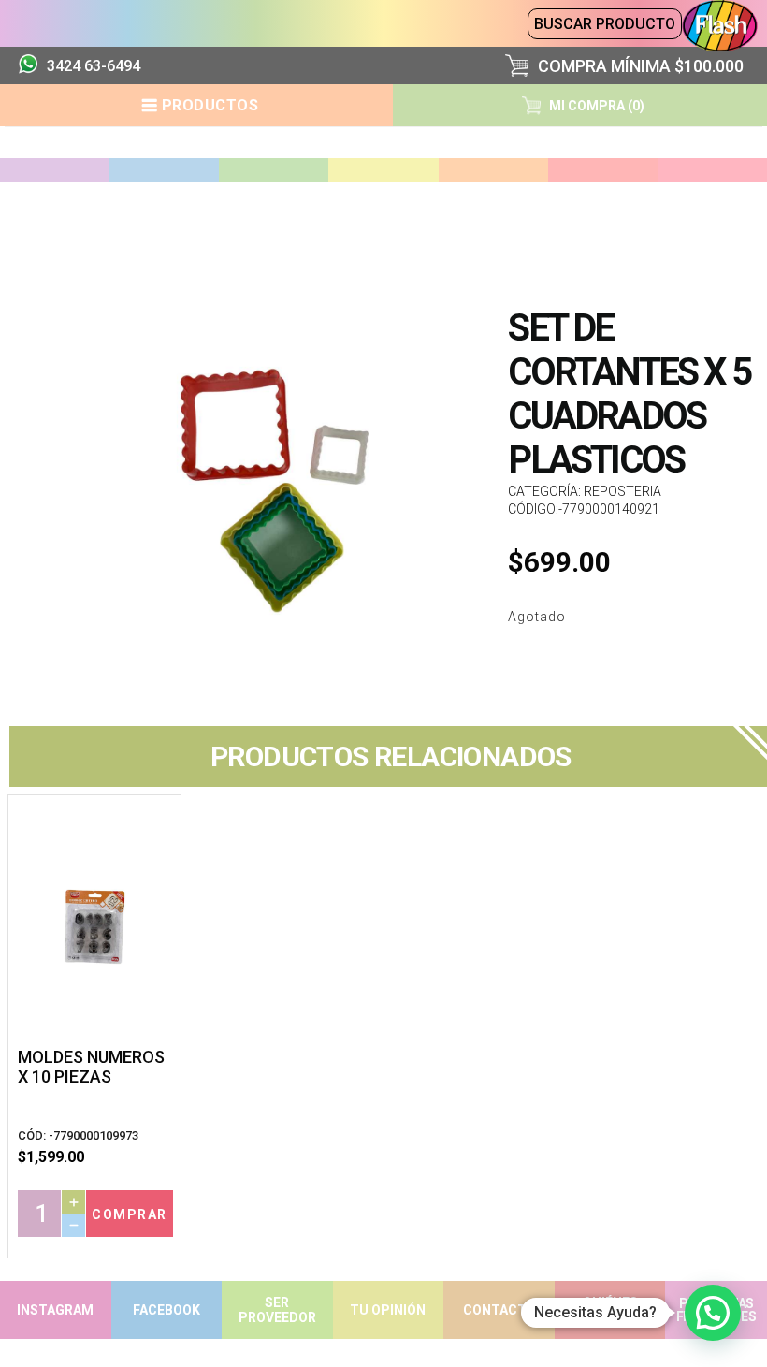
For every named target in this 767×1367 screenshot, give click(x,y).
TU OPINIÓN (388, 1309)
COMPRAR (129, 1214)
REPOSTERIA (622, 491)
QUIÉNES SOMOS (610, 1310)
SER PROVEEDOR (277, 1310)
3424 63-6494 (93, 66)
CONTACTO (499, 1309)
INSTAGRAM (55, 1309)
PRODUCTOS (210, 105)
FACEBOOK (166, 1309)
